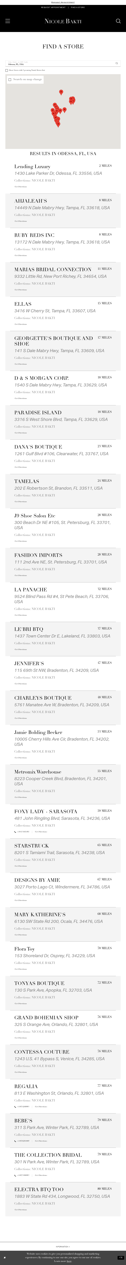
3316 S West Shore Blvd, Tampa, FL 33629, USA (61, 419)
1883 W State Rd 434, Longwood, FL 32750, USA (62, 1196)
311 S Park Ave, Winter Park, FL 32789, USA (56, 1127)
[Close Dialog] (4, 1258)
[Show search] (118, 21)
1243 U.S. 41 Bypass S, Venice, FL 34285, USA (59, 1059)
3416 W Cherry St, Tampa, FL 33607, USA (55, 311)
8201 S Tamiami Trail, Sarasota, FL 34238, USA (59, 853)
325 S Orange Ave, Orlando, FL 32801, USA (56, 1024)
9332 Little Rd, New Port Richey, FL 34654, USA (60, 276)
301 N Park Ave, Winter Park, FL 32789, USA (56, 1162)
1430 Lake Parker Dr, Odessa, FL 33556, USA (58, 173)
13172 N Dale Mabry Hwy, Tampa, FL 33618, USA (62, 242)
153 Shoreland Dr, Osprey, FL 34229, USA (54, 956)
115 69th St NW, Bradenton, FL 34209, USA (56, 670)
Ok (121, 1258)
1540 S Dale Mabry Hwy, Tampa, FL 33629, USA (60, 385)
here (69, 1261)
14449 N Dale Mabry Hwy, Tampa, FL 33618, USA (62, 208)
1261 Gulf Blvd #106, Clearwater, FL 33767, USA (61, 454)
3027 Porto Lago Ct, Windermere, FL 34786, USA (62, 887)
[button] (7, 21)
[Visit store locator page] (16, 21)
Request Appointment (63, 2)
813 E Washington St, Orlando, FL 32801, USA (59, 1093)
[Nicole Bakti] (63, 21)
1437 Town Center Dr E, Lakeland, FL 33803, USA (62, 636)
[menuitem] (53, 7)
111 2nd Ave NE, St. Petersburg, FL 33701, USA (60, 562)
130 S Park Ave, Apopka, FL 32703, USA (53, 990)
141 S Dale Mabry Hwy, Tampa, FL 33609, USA (59, 351)
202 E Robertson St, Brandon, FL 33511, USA (58, 488)
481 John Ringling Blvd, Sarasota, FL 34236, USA (62, 818)
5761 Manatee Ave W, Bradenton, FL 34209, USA (61, 705)
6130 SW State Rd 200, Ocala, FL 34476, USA (58, 921)
